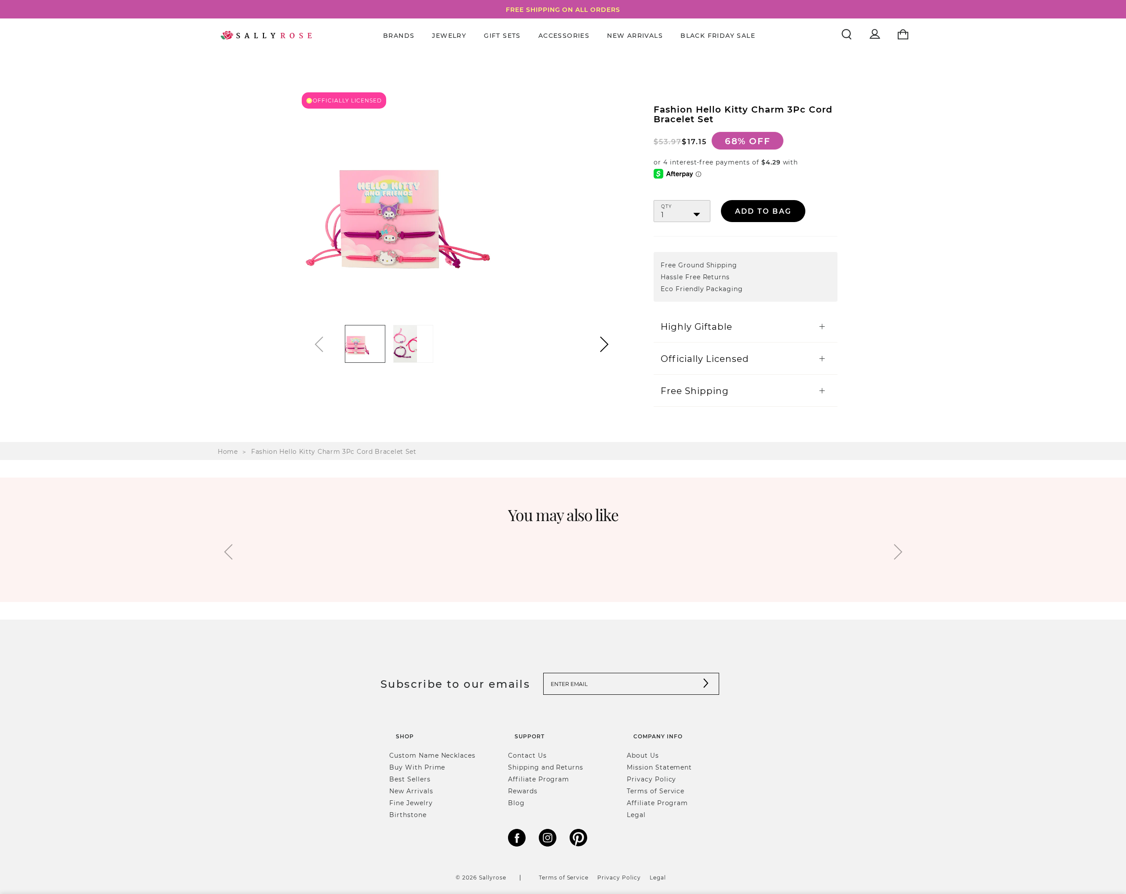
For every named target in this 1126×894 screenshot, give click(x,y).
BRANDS (398, 35)
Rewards (522, 791)
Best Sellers (410, 779)
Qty (666, 206)
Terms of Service (655, 791)
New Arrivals (635, 35)
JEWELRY (449, 35)
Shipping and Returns (545, 767)
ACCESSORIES (563, 35)
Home (228, 451)
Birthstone (408, 814)
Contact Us (527, 755)
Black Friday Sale (717, 35)
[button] (604, 344)
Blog (516, 803)
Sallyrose (492, 877)
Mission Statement (659, 767)
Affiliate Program (538, 779)
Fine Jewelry (411, 803)
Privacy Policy (651, 779)
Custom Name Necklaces (432, 755)
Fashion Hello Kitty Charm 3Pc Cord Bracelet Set (334, 451)
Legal (636, 814)
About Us (643, 755)
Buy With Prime (417, 767)
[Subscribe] (706, 684)
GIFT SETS (502, 35)
